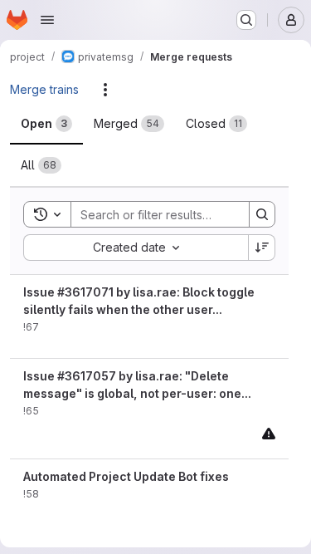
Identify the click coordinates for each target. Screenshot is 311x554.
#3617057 (86, 376)
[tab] (46, 124)
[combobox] (135, 247)
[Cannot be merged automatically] (268, 433)
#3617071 (85, 292)
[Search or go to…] (246, 20)
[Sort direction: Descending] (262, 247)
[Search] (262, 214)
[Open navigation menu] (47, 20)
